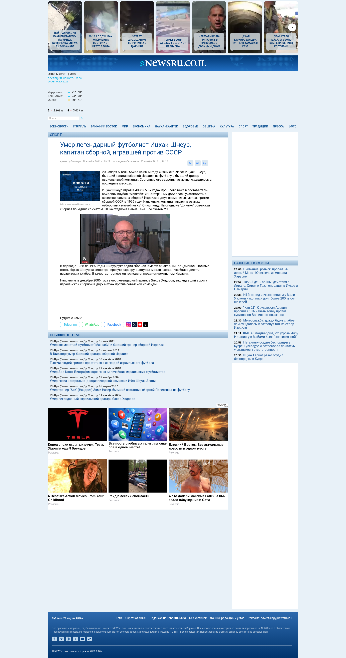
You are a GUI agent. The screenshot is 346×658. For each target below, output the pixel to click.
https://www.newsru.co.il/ (68, 341)
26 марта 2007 (108, 386)
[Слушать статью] (209, 163)
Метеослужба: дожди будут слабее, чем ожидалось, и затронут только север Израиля (264, 324)
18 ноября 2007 (109, 377)
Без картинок (198, 618)
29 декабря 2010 (110, 368)
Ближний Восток (104, 126)
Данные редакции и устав (227, 618)
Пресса (278, 126)
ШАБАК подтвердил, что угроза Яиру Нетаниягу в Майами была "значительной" (266, 335)
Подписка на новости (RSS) (168, 618)
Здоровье (190, 126)
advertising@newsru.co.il (276, 618)
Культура (227, 126)
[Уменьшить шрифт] (190, 163)
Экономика (141, 126)
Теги (119, 618)
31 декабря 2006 (110, 395)
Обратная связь (136, 618)
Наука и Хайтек (166, 126)
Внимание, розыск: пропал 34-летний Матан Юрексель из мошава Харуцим (261, 272)
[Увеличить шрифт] (198, 163)
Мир (125, 126)
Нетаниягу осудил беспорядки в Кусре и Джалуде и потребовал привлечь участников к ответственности (264, 346)
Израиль (79, 126)
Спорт (243, 126)
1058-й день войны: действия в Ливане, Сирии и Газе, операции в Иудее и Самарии (266, 285)
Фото (293, 126)
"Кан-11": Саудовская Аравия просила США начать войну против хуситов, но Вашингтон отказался (260, 311)
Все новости (58, 126)
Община (209, 126)
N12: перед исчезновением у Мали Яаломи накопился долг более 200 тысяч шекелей (264, 298)
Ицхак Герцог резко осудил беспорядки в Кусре (258, 357)
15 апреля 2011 (109, 350)
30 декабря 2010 (110, 359)
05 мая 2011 (107, 341)
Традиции (260, 126)
